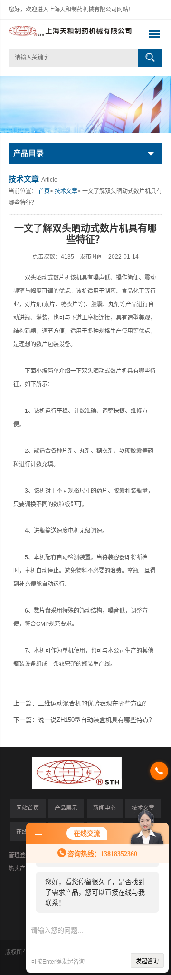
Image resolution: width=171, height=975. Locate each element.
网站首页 (27, 808)
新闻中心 (104, 808)
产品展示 (66, 808)
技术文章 (66, 191)
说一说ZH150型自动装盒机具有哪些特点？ (96, 719)
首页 (44, 191)
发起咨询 (147, 961)
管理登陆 (20, 855)
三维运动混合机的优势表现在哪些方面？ (93, 703)
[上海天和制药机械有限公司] (70, 34)
